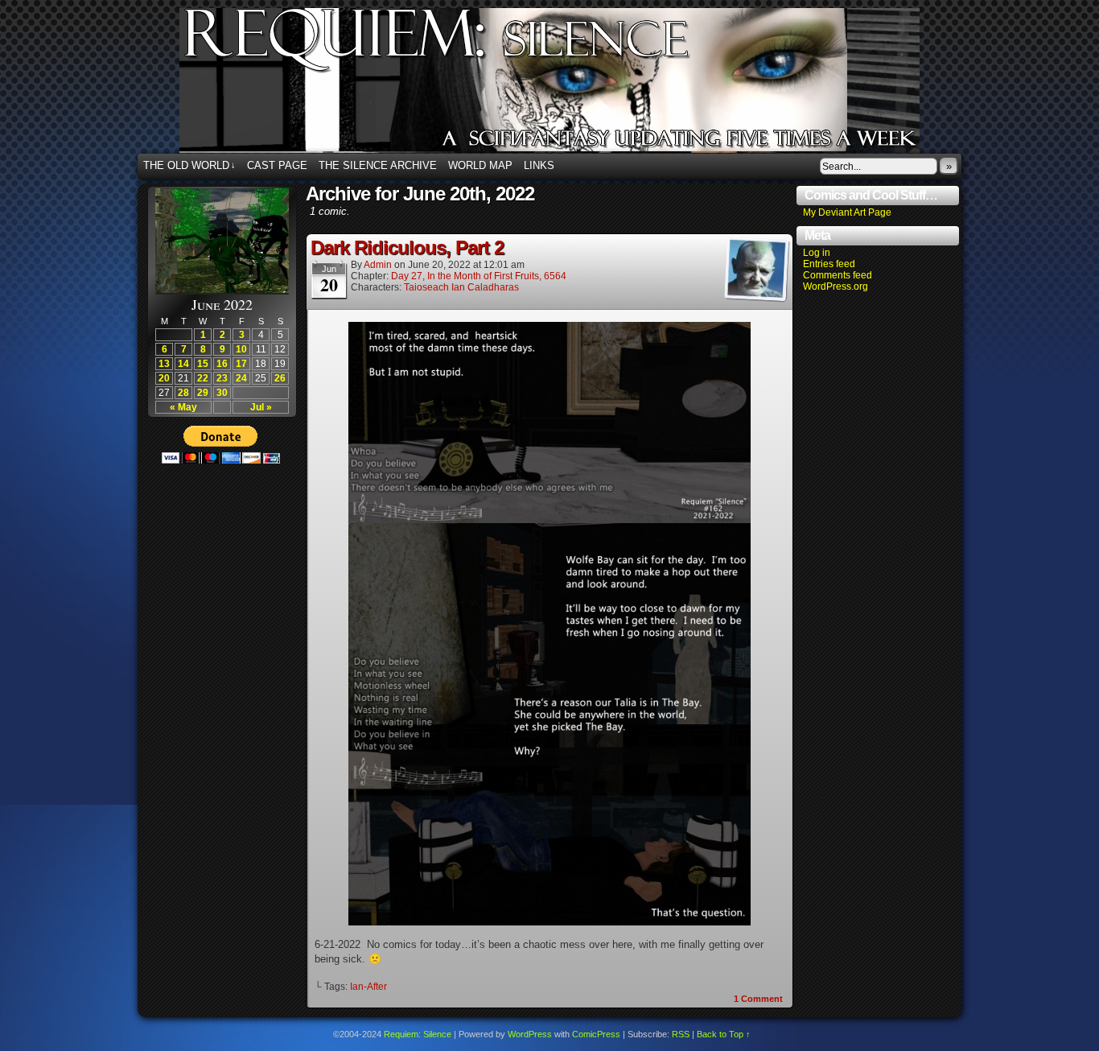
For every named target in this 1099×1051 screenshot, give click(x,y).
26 (280, 378)
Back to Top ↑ (724, 1034)
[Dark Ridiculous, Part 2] (549, 922)
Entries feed (829, 264)
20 (164, 378)
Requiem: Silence (573, 85)
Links (539, 165)
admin (378, 264)
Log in (816, 252)
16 (222, 363)
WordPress (530, 1034)
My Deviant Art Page (847, 212)
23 (222, 378)
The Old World (189, 165)
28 (183, 392)
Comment (758, 999)
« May (183, 407)
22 (202, 378)
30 (222, 392)
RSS (680, 1034)
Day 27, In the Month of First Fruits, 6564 (478, 276)
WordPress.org (835, 286)
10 (241, 349)
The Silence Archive (378, 165)
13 (164, 363)
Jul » (261, 407)
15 (202, 363)
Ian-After (368, 986)
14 (183, 363)
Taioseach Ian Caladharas (461, 287)
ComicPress (596, 1034)
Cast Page (277, 165)
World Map (480, 165)
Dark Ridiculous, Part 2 (407, 247)
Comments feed (837, 275)
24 (241, 378)
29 (202, 392)
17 (241, 363)
